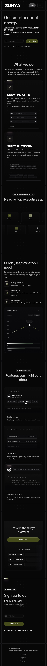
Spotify (23, 658)
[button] (40, 5)
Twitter (24, 661)
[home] (12, 5)
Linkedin (23, 654)
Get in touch (23, 539)
